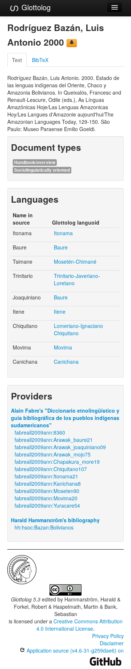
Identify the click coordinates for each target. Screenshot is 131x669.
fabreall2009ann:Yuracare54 (47, 505)
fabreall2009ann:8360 (40, 432)
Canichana (66, 361)
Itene (60, 311)
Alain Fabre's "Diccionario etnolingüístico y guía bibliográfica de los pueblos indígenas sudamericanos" (65, 418)
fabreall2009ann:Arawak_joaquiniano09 (60, 447)
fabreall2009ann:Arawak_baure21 (54, 439)
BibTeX (40, 60)
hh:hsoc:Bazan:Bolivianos (44, 527)
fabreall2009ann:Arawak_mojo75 (53, 454)
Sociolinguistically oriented (42, 170)
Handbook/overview (34, 162)
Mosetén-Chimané (75, 261)
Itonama (63, 233)
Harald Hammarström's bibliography (55, 520)
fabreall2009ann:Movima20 (46, 498)
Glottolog (35, 7)
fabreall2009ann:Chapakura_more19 (57, 461)
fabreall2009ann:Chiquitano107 (51, 469)
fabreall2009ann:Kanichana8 (48, 483)
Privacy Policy (108, 635)
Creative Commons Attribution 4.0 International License (79, 625)
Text (17, 60)
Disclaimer (112, 643)
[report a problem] (72, 43)
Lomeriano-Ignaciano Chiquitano (78, 329)
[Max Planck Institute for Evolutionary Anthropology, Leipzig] (21, 569)
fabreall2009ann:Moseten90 (47, 490)
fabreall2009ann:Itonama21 (46, 476)
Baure (61, 247)
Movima (63, 347)
